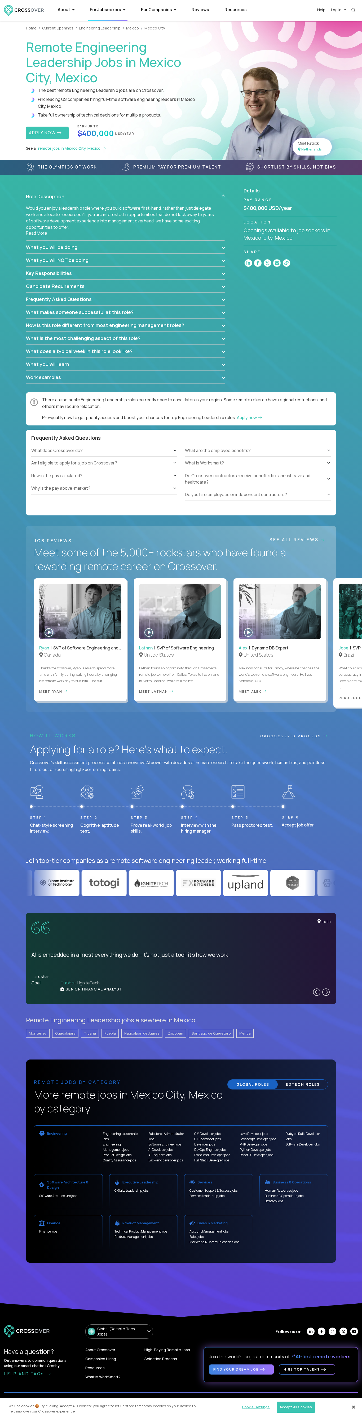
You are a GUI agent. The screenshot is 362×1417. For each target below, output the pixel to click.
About (64, 9)
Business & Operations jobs (284, 1196)
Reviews (200, 9)
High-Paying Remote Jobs (167, 1349)
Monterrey (38, 1033)
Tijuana (90, 1033)
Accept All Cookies (296, 1407)
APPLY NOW (43, 133)
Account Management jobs (208, 1231)
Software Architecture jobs (58, 1196)
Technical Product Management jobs (140, 1231)
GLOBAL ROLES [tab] (252, 1084)
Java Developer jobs (254, 1133)
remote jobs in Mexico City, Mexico (69, 148)
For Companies (157, 9)
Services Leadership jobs (206, 1196)
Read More (36, 233)
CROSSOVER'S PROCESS (291, 736)
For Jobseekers (106, 9)
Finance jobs (48, 1231)
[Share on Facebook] (258, 263)
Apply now (247, 417)
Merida (245, 1033)
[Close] (353, 1407)
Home (31, 28)
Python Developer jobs (255, 1149)
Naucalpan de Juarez (142, 1033)
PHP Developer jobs (253, 1144)
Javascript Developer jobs (258, 1139)
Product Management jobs (133, 1236)
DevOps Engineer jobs (210, 1149)
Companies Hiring (100, 1358)
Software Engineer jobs (164, 1144)
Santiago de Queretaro (211, 1033)
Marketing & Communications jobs (214, 1242)
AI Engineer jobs (159, 1155)
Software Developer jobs (303, 1144)
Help (321, 9)
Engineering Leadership (100, 28)
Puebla (110, 1033)
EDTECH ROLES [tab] (303, 1084)
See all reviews (295, 539)
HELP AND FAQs (25, 1374)
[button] (125, 196)
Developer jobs (204, 1144)
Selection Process (160, 1358)
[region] (181, 1407)
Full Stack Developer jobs (211, 1160)
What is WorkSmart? (103, 1376)
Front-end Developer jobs (212, 1155)
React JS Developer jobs (256, 1155)
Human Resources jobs (281, 1190)
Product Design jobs (117, 1155)
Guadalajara (65, 1033)
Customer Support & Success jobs (213, 1190)
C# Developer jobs (207, 1133)
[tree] (104, 469)
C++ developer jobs (207, 1139)
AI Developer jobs (160, 1149)
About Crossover (100, 1349)
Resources (235, 9)
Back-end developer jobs (165, 1160)
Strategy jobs (274, 1201)
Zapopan (175, 1033)
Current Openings (57, 28)
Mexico (132, 28)
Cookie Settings (256, 1407)
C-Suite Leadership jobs (131, 1190)
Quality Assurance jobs (119, 1160)
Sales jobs (196, 1236)
